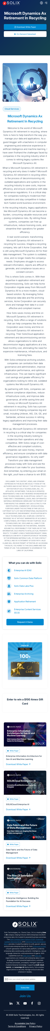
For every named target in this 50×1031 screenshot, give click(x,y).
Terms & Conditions (17, 1026)
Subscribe (25, 987)
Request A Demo (25, 622)
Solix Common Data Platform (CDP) (22, 939)
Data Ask (38, 956)
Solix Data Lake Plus (23, 586)
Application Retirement (25, 601)
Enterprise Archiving (23, 593)
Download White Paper (26, 27)
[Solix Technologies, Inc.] (12, 3)
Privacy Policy (35, 1026)
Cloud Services (12, 109)
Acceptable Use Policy (25, 1023)
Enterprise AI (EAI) (23, 570)
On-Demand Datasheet (26, 34)
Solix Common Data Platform (28, 578)
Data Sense (27, 956)
